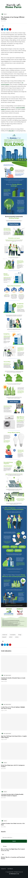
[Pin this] (10, 29)
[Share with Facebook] (2, 29)
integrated (4, 637)
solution (16, 637)
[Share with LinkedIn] (7, 29)
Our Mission (10, 868)
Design (19, 634)
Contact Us (3, 868)
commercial (4, 634)
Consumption (13, 634)
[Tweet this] (5, 29)
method (10, 637)
